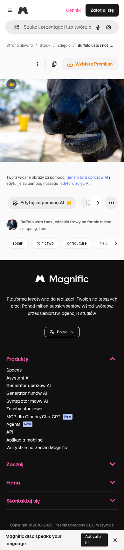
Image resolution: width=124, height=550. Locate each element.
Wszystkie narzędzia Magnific (36, 447)
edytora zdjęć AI (74, 183)
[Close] (115, 540)
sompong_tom (33, 228)
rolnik (18, 243)
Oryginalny (44, 85)
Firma (13, 482)
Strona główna (19, 45)
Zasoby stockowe (24, 409)
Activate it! (93, 539)
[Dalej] (98, 203)
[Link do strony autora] (12, 225)
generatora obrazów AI (87, 177)
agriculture (77, 243)
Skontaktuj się (23, 500)
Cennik (73, 10)
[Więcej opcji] (37, 64)
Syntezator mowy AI (27, 401)
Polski (62, 332)
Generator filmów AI (26, 393)
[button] (62, 332)
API (9, 432)
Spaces (14, 370)
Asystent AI (18, 378)
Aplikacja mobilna (24, 440)
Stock (45, 45)
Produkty (17, 358)
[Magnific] (62, 280)
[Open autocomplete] (14, 27)
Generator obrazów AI (28, 385)
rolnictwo (45, 243)
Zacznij (15, 464)
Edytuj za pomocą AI (38, 204)
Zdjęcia (64, 45)
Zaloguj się (102, 10)
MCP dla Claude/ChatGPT (38, 417)
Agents (18, 424)
